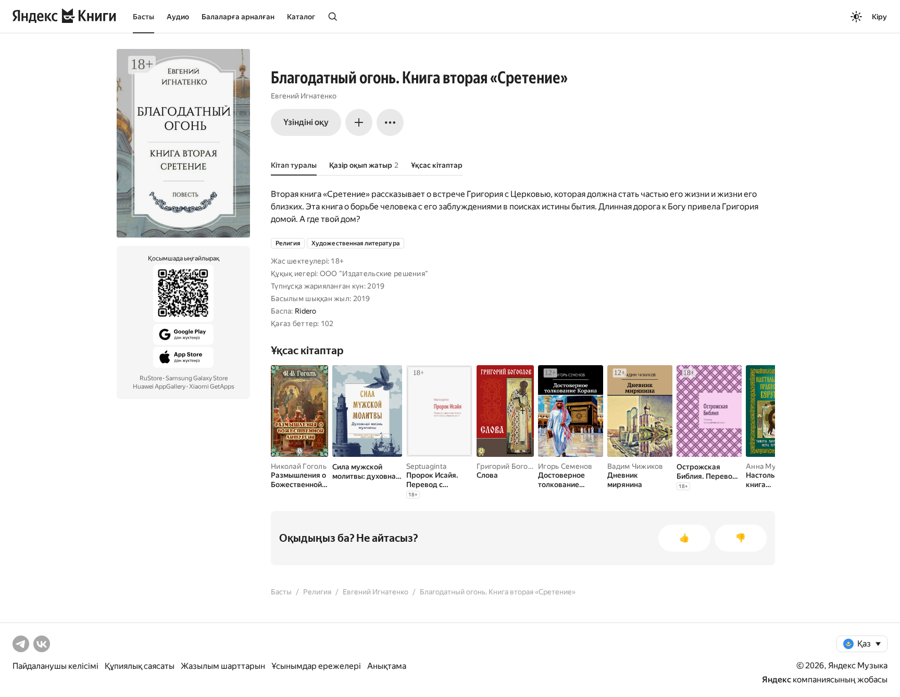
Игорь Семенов (565, 466)
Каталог (301, 17)
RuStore (151, 378)
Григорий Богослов (511, 466)
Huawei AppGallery (159, 386)
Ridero (306, 311)
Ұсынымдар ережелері (316, 666)
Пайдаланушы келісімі (55, 666)
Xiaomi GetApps (211, 386)
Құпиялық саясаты (139, 666)
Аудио (178, 17)
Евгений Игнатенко (303, 96)
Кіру (879, 17)
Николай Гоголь (299, 466)
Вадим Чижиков (635, 466)
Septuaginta (426, 466)
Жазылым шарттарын (223, 666)
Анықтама (386, 666)
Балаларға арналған (238, 17)
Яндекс (776, 679)
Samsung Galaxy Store (197, 378)
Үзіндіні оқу (306, 122)
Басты (143, 17)
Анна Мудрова (771, 466)
